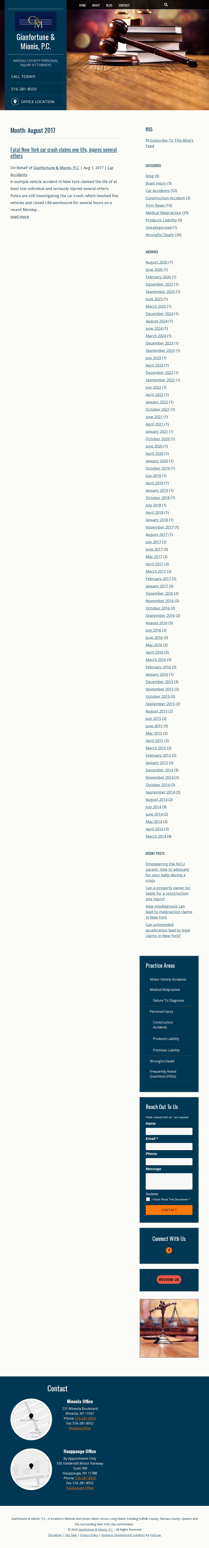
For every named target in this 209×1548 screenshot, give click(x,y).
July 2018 (153, 505)
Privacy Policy (89, 1535)
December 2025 (159, 284)
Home (82, 5)
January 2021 (157, 431)
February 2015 (158, 755)
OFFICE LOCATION (37, 101)
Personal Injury (161, 1011)
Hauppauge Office (80, 1488)
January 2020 (157, 460)
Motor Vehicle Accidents (168, 979)
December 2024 (159, 313)
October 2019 (158, 468)
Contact (124, 5)
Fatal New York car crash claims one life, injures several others (63, 152)
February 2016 (158, 667)
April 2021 (154, 424)
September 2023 (160, 350)
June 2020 (154, 446)
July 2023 (153, 357)
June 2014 (154, 814)
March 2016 (156, 659)
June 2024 (154, 328)
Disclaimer (152, 1193)
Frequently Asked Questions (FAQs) (163, 1074)
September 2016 (160, 615)
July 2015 (153, 718)
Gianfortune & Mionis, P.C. (56, 167)
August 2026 (156, 262)
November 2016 (159, 600)
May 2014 (154, 821)
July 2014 (153, 806)
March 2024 (156, 335)
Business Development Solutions (123, 1535)
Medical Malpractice (163, 212)
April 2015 (154, 740)
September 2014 (160, 792)
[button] (205, 1518)
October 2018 (158, 497)
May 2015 (154, 733)
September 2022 (160, 379)
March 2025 (156, 306)
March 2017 (156, 571)
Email (152, 1139)
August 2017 (156, 534)
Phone (151, 1154)
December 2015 (159, 681)
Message (153, 1169)
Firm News (155, 205)
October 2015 (158, 696)
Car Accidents (158, 190)
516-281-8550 (24, 89)
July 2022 (153, 387)
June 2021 (154, 416)
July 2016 (153, 630)
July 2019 (153, 475)
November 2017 (159, 527)
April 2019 (154, 482)
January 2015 (157, 762)
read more (19, 216)
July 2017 (153, 541)
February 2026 (158, 276)
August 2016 (156, 622)
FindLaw (155, 1535)
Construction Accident (165, 197)
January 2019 (157, 490)
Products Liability (161, 220)
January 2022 (157, 402)
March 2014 (156, 836)
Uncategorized (159, 227)
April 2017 (154, 563)
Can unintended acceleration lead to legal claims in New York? (168, 930)
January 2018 (157, 519)
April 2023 (154, 365)
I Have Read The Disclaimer (171, 1199)
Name (151, 1123)
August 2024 (156, 321)
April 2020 (154, 453)
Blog (109, 5)
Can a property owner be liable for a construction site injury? (168, 893)
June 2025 (154, 298)
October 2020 (158, 438)
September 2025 (160, 291)
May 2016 (154, 644)
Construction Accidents (163, 1024)
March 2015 (156, 747)
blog (150, 175)
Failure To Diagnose (168, 1000)
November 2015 (159, 689)
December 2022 (159, 372)
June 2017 (154, 549)
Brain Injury (156, 183)
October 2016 (158, 608)
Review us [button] (169, 1279)
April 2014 (154, 828)
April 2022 (154, 394)
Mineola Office (80, 1428)
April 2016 (154, 652)
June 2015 (154, 725)
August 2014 (156, 799)
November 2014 (159, 777)
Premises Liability (166, 1050)
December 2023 (159, 343)
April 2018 (154, 512)
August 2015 (156, 711)
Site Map (71, 1535)
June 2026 (154, 269)
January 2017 (157, 586)
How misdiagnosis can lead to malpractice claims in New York (169, 912)
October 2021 (158, 409)
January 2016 (157, 674)
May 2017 (154, 556)
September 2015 (160, 703)
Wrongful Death (160, 234)
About (96, 5)
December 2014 (159, 770)
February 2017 (158, 578)
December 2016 (159, 593)
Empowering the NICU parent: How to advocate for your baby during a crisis (167, 872)
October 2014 (158, 784)
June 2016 (154, 637)
